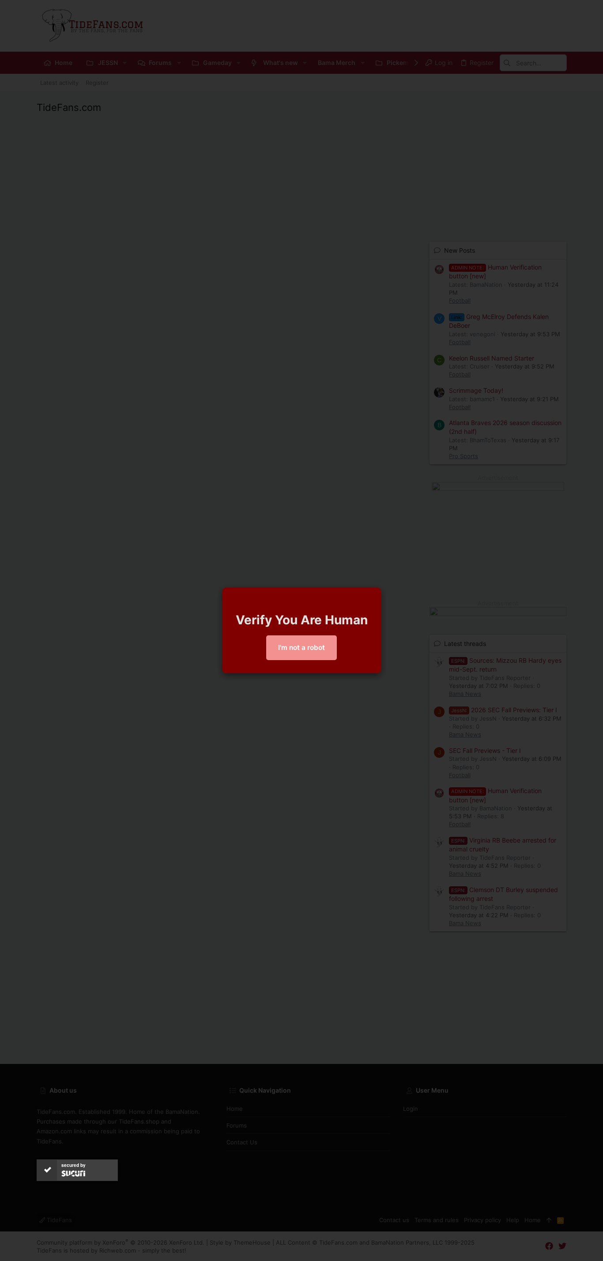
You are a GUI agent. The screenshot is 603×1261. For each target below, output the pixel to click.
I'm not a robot (301, 647)
